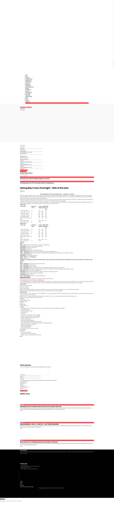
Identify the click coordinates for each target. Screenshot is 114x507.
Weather (22, 485)
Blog (21, 484)
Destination (22, 383)
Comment (22, 374)
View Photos (22, 107)
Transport (22, 385)
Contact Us (27, 101)
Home (21, 481)
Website (22, 379)
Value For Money (23, 387)
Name (21, 376)
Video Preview (29, 107)
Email (21, 377)
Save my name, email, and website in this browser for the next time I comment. (39, 380)
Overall (21, 388)
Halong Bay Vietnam (29, 87)
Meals (21, 384)
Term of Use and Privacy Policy (26, 486)
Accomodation (23, 381)
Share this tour (23, 171)
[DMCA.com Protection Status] (29, 492)
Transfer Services (28, 96)
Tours (21, 482)
